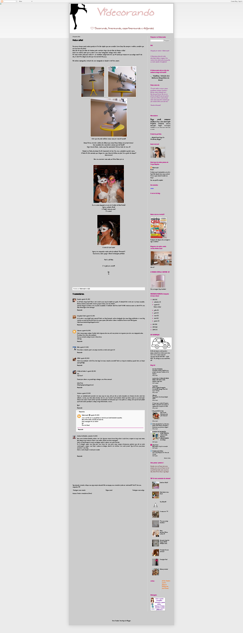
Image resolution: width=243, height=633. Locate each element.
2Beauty (154, 395)
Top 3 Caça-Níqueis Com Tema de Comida (160, 453)
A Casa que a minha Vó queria (160, 403)
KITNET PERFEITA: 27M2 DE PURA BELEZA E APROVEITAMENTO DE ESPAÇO (164, 436)
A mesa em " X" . (164, 511)
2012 (154, 300)
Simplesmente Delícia (157, 451)
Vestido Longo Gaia (157, 381)
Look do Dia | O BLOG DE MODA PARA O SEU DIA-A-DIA (160, 379)
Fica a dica (160, 122)
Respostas (82, 412)
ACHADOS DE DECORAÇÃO (159, 432)
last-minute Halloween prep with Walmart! (164, 414)
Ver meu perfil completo (156, 180)
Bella (78, 347)
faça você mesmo (160, 119)
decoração (167, 122)
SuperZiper (155, 386)
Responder (79, 310)
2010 (154, 327)
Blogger (129, 621)
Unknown (79, 330)
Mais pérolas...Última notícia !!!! (164, 532)
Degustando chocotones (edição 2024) (160, 397)
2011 (154, 324)
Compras (161, 123)
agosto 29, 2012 (86, 393)
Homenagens (167, 125)
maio (155, 316)
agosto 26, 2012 (86, 330)
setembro (157, 302)
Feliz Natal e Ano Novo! (164, 493)
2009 (154, 330)
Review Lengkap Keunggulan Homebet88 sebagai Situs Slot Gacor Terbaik (160, 389)
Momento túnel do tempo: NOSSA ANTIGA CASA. (164, 541)
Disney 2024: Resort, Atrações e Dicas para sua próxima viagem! (160, 426)
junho (155, 313)
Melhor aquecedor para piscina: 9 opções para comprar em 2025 (160, 405)
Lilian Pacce (155, 445)
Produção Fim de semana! (164, 550)
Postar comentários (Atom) (84, 493)
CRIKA (78, 358)
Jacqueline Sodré (81, 316)
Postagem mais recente (79, 490)
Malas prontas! (164, 569)
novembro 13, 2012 (92, 436)
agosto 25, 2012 (86, 299)
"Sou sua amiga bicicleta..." (164, 522)
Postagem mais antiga (138, 490)
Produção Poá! (163, 559)
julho (155, 310)
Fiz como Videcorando (160, 127)
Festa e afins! (157, 307)
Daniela (79, 299)
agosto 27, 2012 (84, 347)
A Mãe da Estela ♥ (82, 371)
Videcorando (85, 415)
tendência (153, 122)
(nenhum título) (164, 482)
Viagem (160, 125)
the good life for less (158, 411)
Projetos (153, 123)
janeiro (156, 321)
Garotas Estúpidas (157, 369)
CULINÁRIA (152, 127)
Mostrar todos (167, 458)
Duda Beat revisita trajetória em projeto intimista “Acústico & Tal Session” (160, 372)
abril (155, 318)
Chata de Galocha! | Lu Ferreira (160, 424)
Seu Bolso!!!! (163, 502)
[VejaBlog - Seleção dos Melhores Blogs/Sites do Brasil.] (160, 77)
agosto (156, 305)
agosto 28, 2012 (85, 358)
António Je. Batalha (82, 436)
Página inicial (109, 490)
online (152, 188)
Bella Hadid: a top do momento (160, 446)
